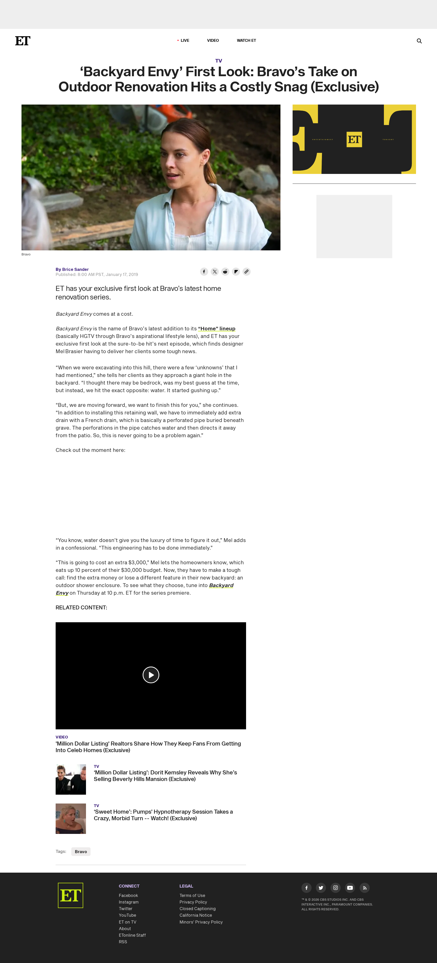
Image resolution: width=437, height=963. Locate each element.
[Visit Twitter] (321, 889)
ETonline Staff (132, 935)
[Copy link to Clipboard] (246, 272)
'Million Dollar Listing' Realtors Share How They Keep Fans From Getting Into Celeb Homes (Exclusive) (148, 747)
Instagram (129, 902)
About (125, 929)
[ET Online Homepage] (22, 40)
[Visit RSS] (365, 889)
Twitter (126, 909)
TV (218, 61)
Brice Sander (75, 270)
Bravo (81, 851)
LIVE (185, 41)
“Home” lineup (216, 329)
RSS (123, 942)
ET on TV (127, 922)
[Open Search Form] (419, 41)
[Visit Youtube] (350, 888)
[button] (151, 675)
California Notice (196, 915)
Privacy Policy (193, 902)
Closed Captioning (198, 909)
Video (213, 41)
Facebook (128, 896)
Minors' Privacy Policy (201, 922)
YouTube (127, 915)
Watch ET (246, 41)
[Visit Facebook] (306, 889)
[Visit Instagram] (336, 889)
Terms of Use (192, 896)
